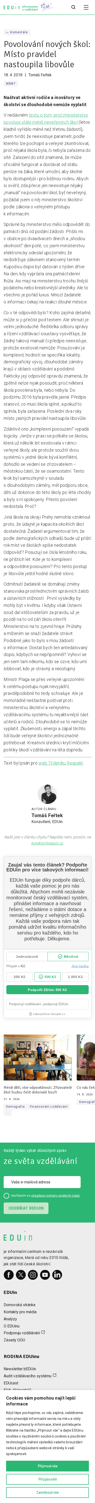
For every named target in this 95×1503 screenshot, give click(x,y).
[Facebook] (9, 1275)
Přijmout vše (47, 1466)
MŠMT (11, 83)
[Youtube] (45, 1275)
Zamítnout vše (47, 1492)
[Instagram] (33, 1275)
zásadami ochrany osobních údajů (55, 1195)
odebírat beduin (26, 1208)
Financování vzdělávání (49, 1106)
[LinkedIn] (57, 1275)
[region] (47, 1446)
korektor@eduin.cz (47, 843)
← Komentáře (17, 32)
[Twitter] (21, 1275)
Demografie (15, 1106)
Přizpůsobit (47, 1479)
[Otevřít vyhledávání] (73, 7)
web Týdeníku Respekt (60, 763)
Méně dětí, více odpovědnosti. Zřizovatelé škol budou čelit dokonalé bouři (38, 1090)
